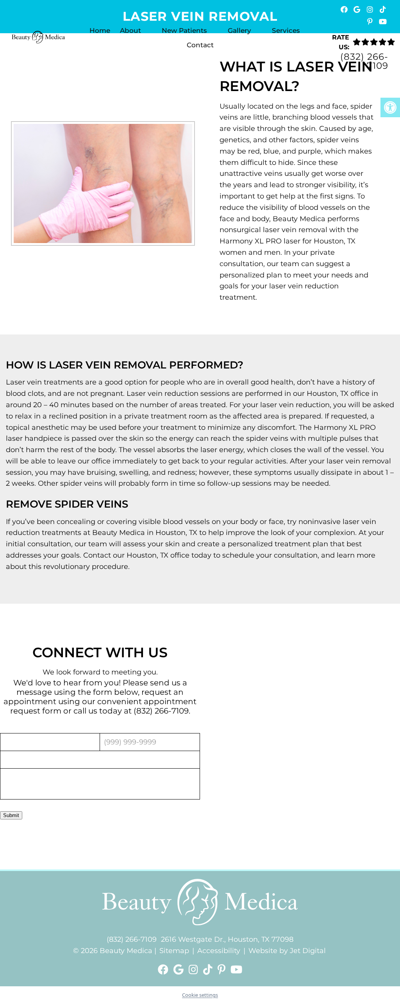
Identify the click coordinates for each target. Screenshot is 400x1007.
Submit (11, 815)
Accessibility (218, 950)
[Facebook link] (164, 969)
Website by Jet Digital (287, 950)
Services (286, 30)
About (130, 30)
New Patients (184, 30)
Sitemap (174, 950)
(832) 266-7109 (364, 61)
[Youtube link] (236, 969)
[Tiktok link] (209, 969)
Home (99, 30)
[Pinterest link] (222, 969)
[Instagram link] (195, 969)
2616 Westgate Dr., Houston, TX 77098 (227, 939)
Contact (200, 45)
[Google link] (180, 969)
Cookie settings (200, 994)
